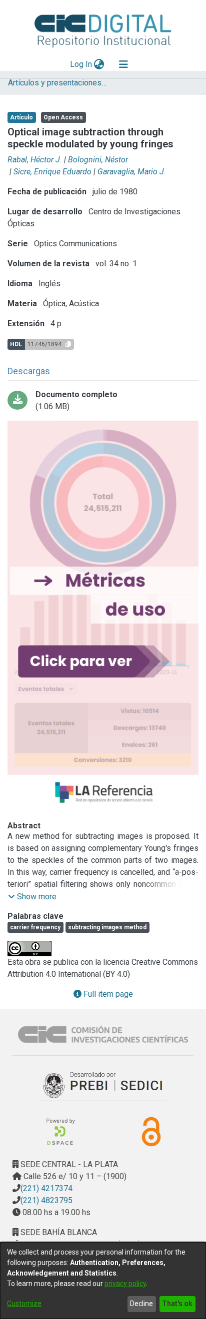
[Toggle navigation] (124, 64)
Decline (141, 1304)
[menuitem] (99, 64)
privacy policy (125, 1284)
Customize (24, 1304)
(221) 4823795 (46, 1200)
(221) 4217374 (46, 1188)
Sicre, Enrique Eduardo (53, 171)
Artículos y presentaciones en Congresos (58, 82)
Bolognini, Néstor (98, 159)
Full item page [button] (107, 994)
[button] (32, 896)
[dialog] (103, 1280)
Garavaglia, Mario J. (132, 171)
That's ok (177, 1304)
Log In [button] (81, 64)
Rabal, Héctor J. (35, 159)
